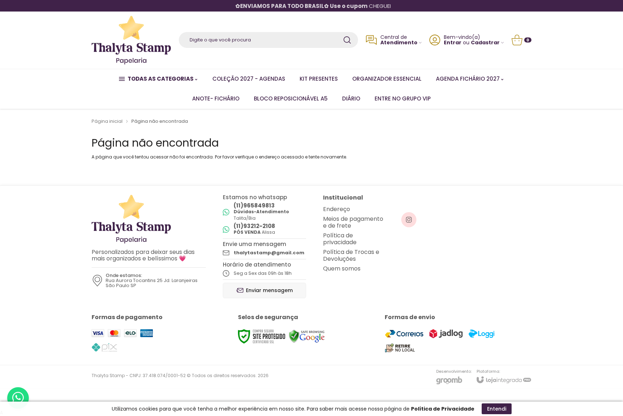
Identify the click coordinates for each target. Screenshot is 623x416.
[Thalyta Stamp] (131, 40)
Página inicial (107, 121)
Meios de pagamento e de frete (353, 222)
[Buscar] (347, 40)
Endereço (336, 209)
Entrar (452, 42)
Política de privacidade (340, 238)
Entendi (496, 408)
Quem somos (342, 268)
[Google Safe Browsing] (307, 336)
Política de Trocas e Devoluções (351, 255)
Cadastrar (485, 42)
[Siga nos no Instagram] (408, 219)
